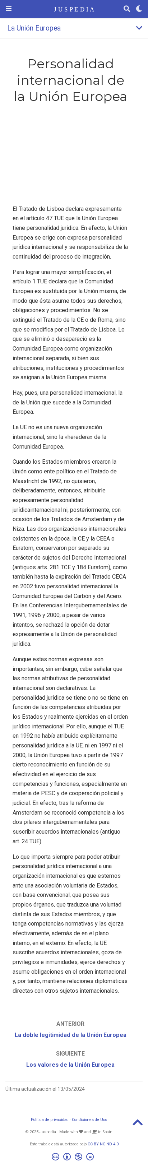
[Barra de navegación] (8, 9)
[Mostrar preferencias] (139, 9)
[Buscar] (127, 9)
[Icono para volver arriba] (138, 1124)
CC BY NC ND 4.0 (103, 1144)
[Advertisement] (70, 156)
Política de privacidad (50, 1119)
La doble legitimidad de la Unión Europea (70, 1035)
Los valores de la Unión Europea (70, 1064)
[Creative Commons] (74, 1157)
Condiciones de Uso (89, 1119)
